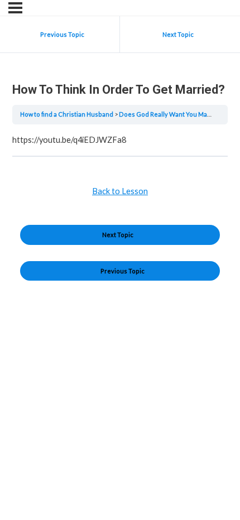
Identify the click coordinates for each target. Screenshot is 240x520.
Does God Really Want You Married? (172, 114)
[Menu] (15, 8)
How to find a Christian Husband (67, 114)
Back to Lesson (120, 191)
